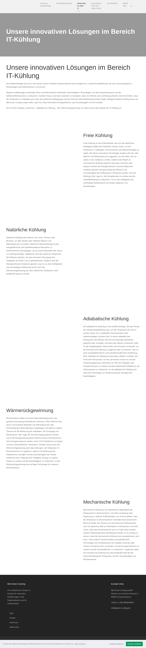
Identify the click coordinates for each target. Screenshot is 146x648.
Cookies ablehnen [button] (116, 644)
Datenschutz (14, 627)
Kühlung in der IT (81, 6)
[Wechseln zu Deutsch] (140, 6)
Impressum (14, 622)
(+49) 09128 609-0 (126, 602)
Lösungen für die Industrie (96, 6)
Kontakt (12, 618)
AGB (11, 613)
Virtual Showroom (45, 5)
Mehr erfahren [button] (80, 644)
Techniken (112, 3)
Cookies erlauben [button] (134, 644)
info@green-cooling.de (120, 608)
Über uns (125, 5)
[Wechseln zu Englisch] (136, 6)
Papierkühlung (64, 3)
